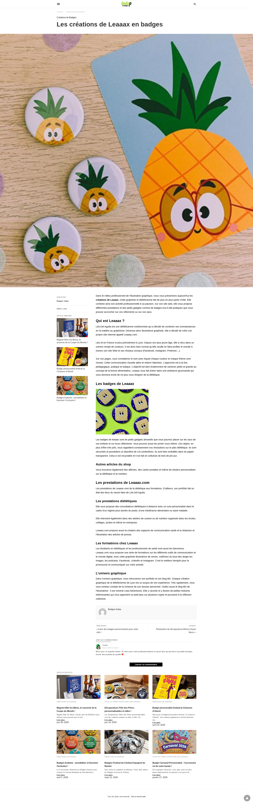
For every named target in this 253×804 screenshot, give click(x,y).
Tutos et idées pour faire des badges (122, 701)
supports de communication (155, 530)
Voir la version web (138, 797)
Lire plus (61, 720)
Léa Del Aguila (103, 326)
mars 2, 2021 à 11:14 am (110, 648)
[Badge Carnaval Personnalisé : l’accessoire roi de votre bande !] (174, 742)
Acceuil (60, 12)
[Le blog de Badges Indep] (126, 4)
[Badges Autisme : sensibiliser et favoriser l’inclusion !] (72, 385)
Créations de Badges (75, 12)
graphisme (119, 330)
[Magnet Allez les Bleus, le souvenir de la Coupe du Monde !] (72, 327)
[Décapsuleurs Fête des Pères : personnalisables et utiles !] (126, 687)
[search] (194, 4)
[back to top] (247, 798)
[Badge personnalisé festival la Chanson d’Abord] (72, 356)
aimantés (148, 439)
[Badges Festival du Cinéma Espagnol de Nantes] (126, 742)
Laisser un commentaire (146, 664)
